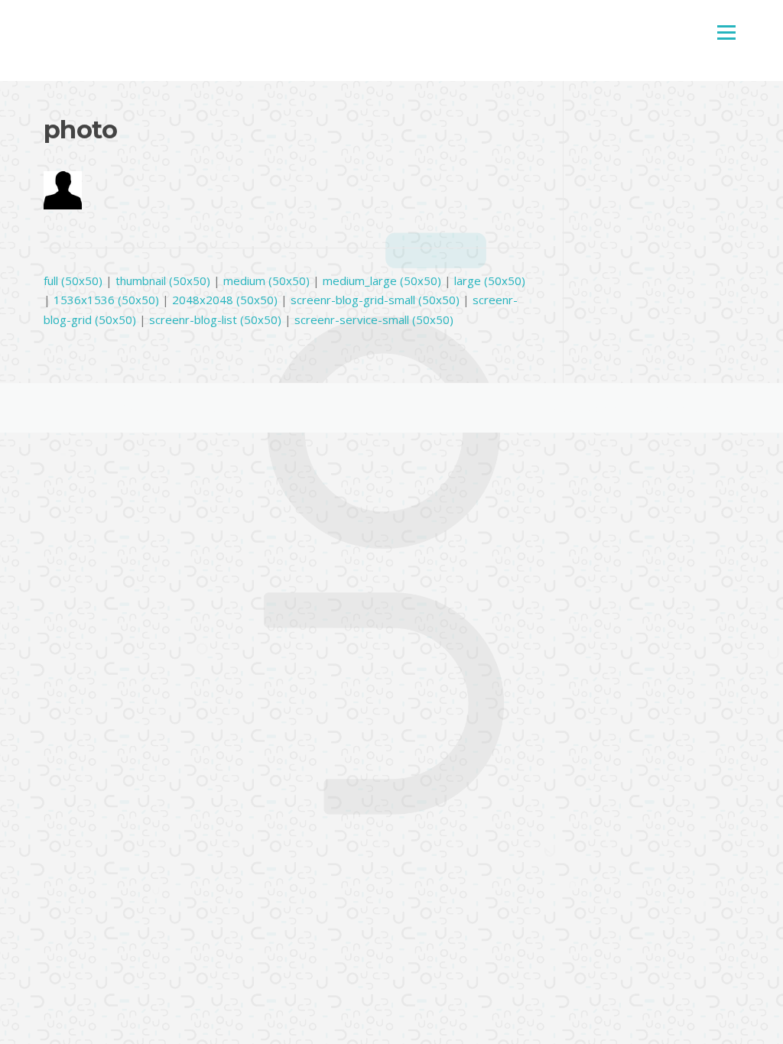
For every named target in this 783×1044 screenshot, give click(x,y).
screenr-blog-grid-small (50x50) (375, 299)
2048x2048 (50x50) (225, 299)
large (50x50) (489, 280)
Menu (726, 32)
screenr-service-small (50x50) (373, 319)
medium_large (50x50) (382, 280)
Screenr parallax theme (602, 408)
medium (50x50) (266, 280)
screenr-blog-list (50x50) (215, 319)
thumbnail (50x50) (162, 280)
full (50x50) (73, 280)
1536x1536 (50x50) (106, 299)
